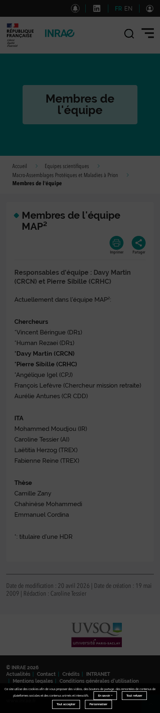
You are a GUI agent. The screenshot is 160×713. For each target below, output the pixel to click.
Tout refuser (134, 695)
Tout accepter (66, 704)
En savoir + (105, 695)
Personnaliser (98, 704)
